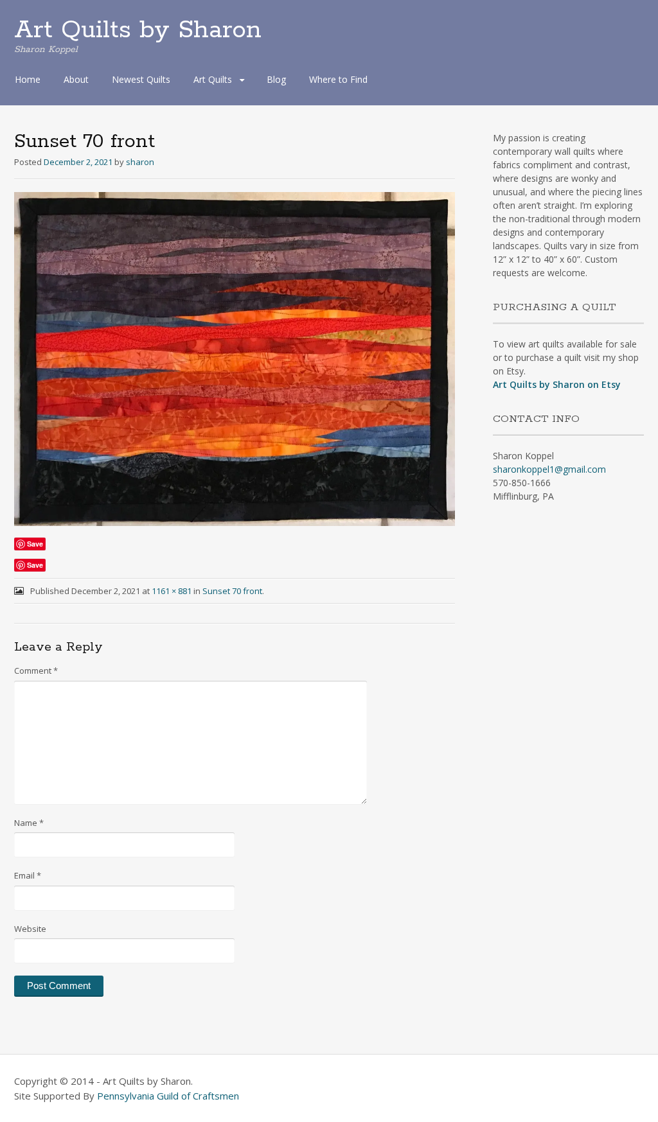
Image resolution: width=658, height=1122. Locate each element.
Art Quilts (212, 79)
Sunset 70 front (232, 591)
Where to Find (338, 79)
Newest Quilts (141, 79)
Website (30, 928)
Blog (276, 79)
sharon (140, 162)
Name (29, 822)
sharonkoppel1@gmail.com (549, 469)
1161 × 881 (171, 591)
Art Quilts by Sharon (138, 30)
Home (27, 79)
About (76, 79)
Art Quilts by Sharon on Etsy (557, 384)
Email (27, 875)
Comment (36, 670)
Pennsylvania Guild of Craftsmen (168, 1095)
